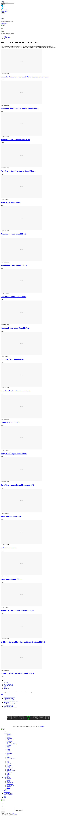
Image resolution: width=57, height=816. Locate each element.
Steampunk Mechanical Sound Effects (15, 328)
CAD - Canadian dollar (9, 699)
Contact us (6, 688)
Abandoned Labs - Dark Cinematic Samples (17, 610)
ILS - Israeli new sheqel (9, 703)
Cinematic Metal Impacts (10, 422)
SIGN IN (3, 812)
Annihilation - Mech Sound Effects (14, 265)
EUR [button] (2, 694)
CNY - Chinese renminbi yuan (11, 701)
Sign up (15, 814)
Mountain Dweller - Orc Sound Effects (15, 391)
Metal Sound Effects (8, 548)
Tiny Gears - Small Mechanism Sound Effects (18, 171)
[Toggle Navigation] (3, 4)
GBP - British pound (8, 698)
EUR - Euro (6, 702)
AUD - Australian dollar (9, 697)
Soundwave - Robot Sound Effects (13, 297)
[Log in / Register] (7, 9)
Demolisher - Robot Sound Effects (13, 234)
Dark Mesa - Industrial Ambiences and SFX (17, 485)
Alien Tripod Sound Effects (11, 202)
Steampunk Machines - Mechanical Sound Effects (19, 108)
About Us (6, 683)
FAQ (5, 687)
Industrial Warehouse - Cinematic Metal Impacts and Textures (24, 77)
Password (3, 809)
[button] (2, 1)
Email (2, 806)
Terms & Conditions (8, 685)
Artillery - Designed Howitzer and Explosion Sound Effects (23, 642)
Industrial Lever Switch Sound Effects (15, 140)
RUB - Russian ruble (8, 706)
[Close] (3, 12)
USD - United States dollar (10, 707)
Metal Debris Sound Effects (11, 516)
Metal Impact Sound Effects (11, 579)
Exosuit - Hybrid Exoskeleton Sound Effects (17, 673)
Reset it (13, 813)
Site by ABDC (40, 726)
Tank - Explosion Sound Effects (12, 359)
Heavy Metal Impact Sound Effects (14, 454)
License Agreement (8, 684)
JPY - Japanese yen (8, 705)
